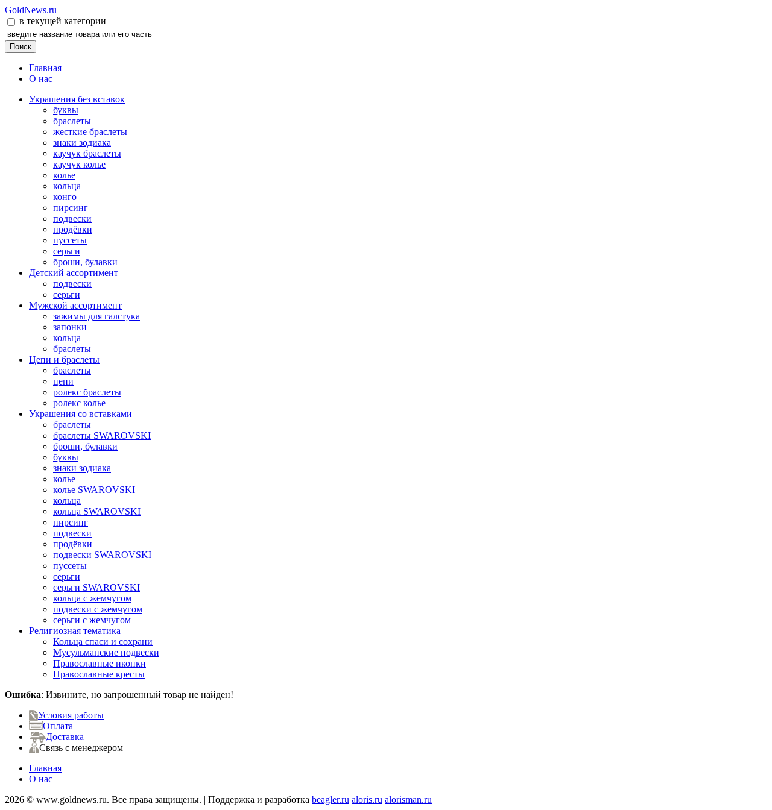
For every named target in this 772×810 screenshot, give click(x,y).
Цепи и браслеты (64, 359)
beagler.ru (330, 799)
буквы (65, 110)
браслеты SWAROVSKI (102, 435)
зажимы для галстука (96, 316)
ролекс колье (79, 403)
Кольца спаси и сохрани (103, 641)
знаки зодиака (82, 142)
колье (64, 175)
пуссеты (70, 240)
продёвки (72, 229)
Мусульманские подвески (106, 652)
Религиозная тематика (75, 631)
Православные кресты (99, 674)
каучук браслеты (87, 153)
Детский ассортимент (73, 273)
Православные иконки (99, 663)
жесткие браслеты (90, 132)
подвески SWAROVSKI (102, 555)
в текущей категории (61, 21)
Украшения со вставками (80, 414)
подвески (72, 218)
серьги (66, 251)
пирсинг (70, 207)
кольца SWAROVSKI (97, 511)
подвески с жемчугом (97, 609)
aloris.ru (367, 799)
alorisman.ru (408, 799)
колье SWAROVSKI (94, 490)
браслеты (72, 121)
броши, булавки (85, 262)
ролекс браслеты (87, 392)
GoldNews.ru (31, 10)
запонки (70, 327)
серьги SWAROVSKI (96, 587)
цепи (63, 381)
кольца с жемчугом (92, 598)
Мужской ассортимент (75, 305)
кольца (67, 186)
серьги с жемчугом (92, 620)
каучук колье (79, 164)
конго (65, 197)
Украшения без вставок (77, 99)
